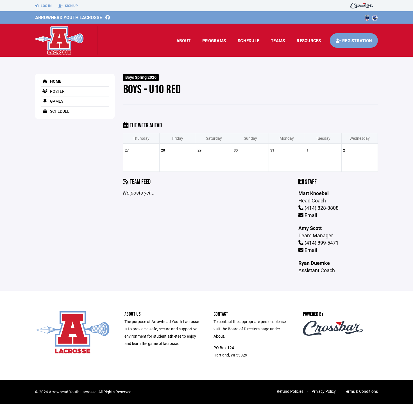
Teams (278, 40)
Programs (214, 40)
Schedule (248, 40)
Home (55, 81)
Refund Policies (290, 391)
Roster (57, 91)
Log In (45, 5)
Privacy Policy (324, 391)
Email (310, 215)
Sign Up (71, 5)
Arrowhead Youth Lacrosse (68, 17)
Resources (309, 40)
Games (56, 101)
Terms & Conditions (361, 391)
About (183, 40)
